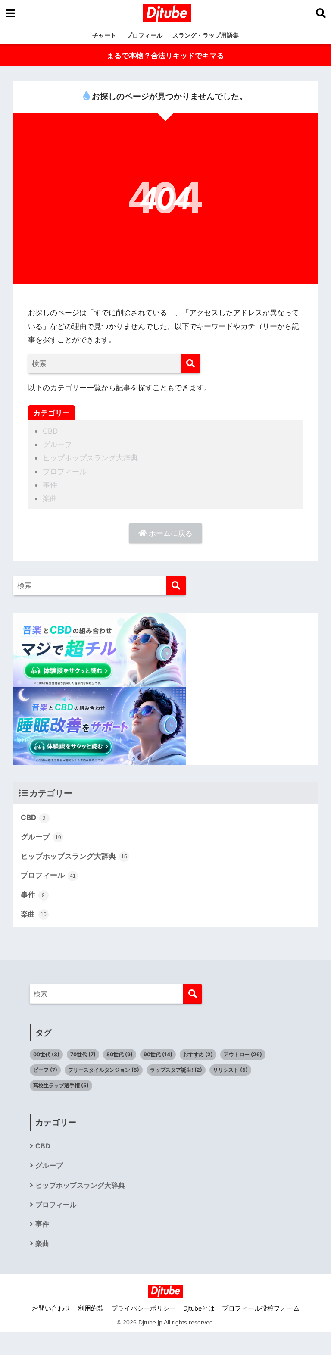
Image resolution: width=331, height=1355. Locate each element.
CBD (50, 430)
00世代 (46, 1054)
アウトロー (243, 1054)
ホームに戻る (170, 533)
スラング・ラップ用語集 (205, 35)
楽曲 (50, 498)
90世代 (158, 1054)
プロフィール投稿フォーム (261, 1308)
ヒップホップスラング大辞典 (90, 457)
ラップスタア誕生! (176, 1070)
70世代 (83, 1054)
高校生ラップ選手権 (61, 1085)
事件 (50, 484)
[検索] (190, 363)
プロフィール (144, 35)
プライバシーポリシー (143, 1308)
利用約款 (91, 1308)
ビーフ (45, 1070)
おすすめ (198, 1054)
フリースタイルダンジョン (103, 1070)
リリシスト (230, 1070)
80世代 (119, 1054)
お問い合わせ (51, 1308)
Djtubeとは (199, 1308)
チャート (104, 35)
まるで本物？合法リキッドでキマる (165, 55)
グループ (57, 444)
